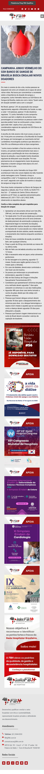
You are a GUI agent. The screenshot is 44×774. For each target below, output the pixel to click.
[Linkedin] (35, 9)
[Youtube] (32, 9)
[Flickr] (38, 9)
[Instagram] (28, 9)
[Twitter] (25, 9)
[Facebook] (22, 9)
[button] (42, 16)
